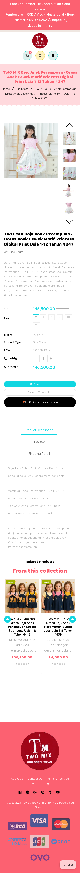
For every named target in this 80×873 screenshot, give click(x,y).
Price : (8, 308)
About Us (17, 778)
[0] (26, 55)
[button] (40, 402)
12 (36, 325)
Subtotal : (11, 367)
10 (68, 317)
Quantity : (11, 358)
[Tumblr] (50, 792)
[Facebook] (20, 792)
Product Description (39, 430)
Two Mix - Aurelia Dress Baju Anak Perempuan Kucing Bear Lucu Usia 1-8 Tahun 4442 (22, 626)
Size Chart (16, 251)
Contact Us (35, 778)
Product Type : (13, 342)
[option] (31, 150)
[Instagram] (42, 792)
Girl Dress (22, 88)
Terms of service (58, 778)
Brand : (8, 334)
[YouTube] (58, 792)
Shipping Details (40, 454)
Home (6, 88)
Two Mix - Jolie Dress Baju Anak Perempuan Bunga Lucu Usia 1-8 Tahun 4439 (58, 626)
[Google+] (35, 792)
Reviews (40, 442)
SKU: (7, 349)
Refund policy (40, 783)
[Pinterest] (27, 792)
